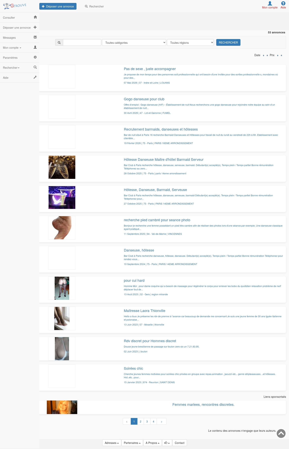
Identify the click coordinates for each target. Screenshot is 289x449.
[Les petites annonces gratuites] (19, 5)
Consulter (9, 17)
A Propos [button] (152, 443)
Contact (179, 443)
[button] (167, 442)
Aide (5, 78)
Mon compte (11, 47)
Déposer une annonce (59, 6)
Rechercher (96, 6)
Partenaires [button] (131, 443)
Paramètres (10, 57)
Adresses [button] (111, 443)
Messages (9, 37)
